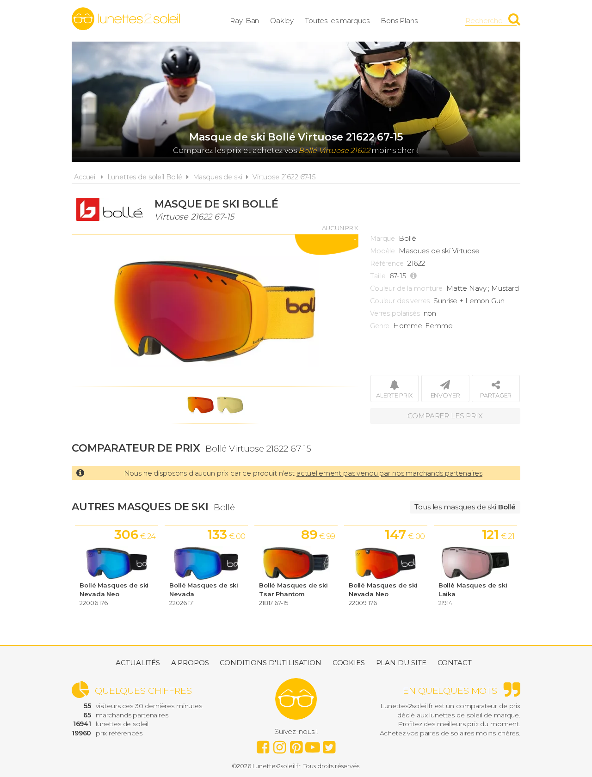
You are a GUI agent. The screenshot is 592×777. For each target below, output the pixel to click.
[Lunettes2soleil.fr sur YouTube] (312, 744)
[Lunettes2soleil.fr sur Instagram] (279, 744)
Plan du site (401, 662)
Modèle (382, 251)
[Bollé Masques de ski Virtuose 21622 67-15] (215, 310)
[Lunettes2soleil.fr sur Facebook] (262, 744)
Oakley (282, 20)
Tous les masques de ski (465, 506)
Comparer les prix (444, 415)
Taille (378, 276)
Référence (387, 263)
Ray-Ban (244, 20)
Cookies (349, 662)
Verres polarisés (395, 313)
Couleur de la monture (406, 288)
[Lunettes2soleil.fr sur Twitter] (329, 744)
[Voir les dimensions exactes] (414, 276)
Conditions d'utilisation (270, 662)
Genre (379, 326)
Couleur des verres (400, 301)
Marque (382, 238)
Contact (455, 662)
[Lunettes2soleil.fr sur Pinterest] (296, 744)
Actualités (138, 662)
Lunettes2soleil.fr (126, 19)
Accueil (85, 177)
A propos (190, 662)
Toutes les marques (337, 20)
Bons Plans (399, 20)
